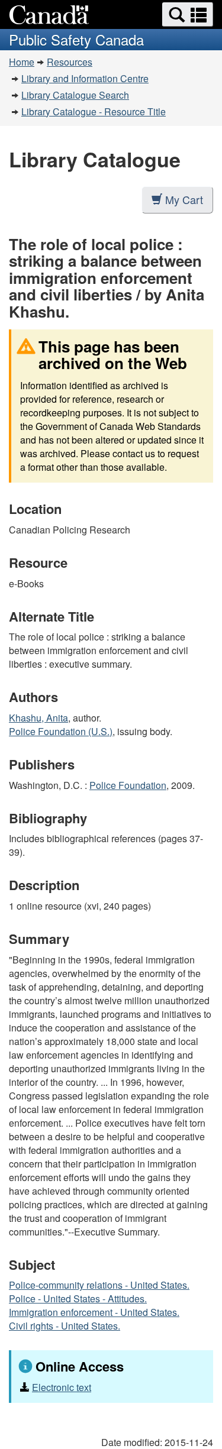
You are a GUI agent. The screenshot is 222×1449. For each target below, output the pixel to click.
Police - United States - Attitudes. (78, 1298)
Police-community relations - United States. (99, 1285)
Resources (69, 62)
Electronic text (61, 1387)
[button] (187, 14)
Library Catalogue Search (75, 95)
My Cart (184, 199)
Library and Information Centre (85, 78)
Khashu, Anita (38, 717)
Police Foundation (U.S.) (60, 731)
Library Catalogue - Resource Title (93, 111)
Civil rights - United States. (64, 1325)
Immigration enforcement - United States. (94, 1312)
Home (21, 62)
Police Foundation (127, 785)
